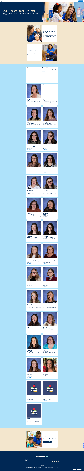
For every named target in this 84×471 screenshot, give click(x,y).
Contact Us (40, 461)
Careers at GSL (41, 459)
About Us (35, 459)
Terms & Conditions (40, 467)
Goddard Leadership (41, 460)
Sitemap (45, 461)
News (45, 459)
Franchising (35, 462)
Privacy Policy (35, 467)
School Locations (36, 460)
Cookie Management (45, 467)
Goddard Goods (41, 462)
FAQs (35, 461)
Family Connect (46, 460)
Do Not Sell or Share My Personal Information (53, 467)
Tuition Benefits (46, 462)
